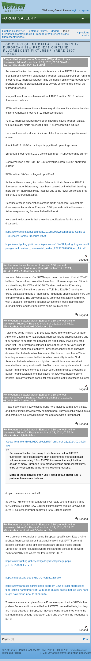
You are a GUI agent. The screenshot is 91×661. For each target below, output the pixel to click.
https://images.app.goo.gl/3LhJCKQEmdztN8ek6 (33, 577)
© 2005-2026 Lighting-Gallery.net (21, 650)
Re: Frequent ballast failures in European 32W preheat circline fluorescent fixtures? (34, 267)
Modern (55, 31)
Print (85, 639)
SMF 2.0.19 (48, 650)
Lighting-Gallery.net (13, 31)
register (85, 10)
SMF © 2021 (62, 650)
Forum (9, 18)
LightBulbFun (27, 435)
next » (85, 35)
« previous (83, 32)
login (74, 10)
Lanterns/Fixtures (38, 31)
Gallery (27, 18)
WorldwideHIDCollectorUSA (29, 65)
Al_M (33, 400)
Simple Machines (78, 650)
